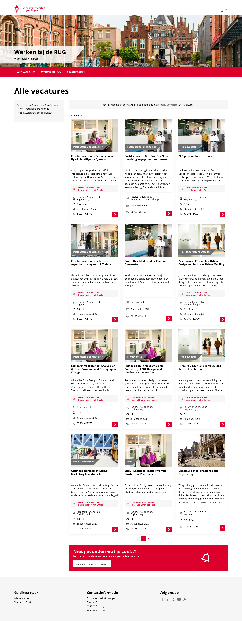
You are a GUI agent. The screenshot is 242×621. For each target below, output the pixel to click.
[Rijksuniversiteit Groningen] (29, 9)
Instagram (173, 599)
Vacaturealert (76, 72)
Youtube (179, 599)
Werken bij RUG (51, 72)
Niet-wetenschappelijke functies (37, 112)
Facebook (162, 599)
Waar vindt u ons (96, 610)
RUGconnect (170, 104)
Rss (185, 599)
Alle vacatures (26, 72)
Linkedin (168, 599)
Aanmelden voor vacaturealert (92, 564)
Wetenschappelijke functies (34, 108)
